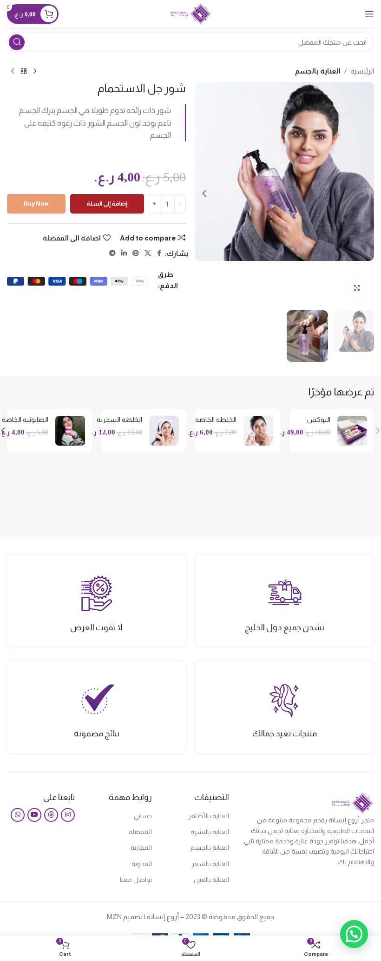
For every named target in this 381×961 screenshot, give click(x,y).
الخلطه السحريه (119, 419)
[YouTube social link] (34, 815)
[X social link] (148, 253)
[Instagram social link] (68, 815)
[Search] (17, 42)
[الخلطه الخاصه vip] (258, 431)
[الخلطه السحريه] (164, 431)
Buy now (36, 203)
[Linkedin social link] (124, 253)
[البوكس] (352, 431)
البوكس (318, 419)
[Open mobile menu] (369, 14)
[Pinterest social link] (136, 253)
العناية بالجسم (318, 71)
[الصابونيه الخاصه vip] (70, 431)
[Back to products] (23, 71)
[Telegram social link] (112, 253)
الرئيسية (362, 71)
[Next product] (12, 71)
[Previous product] (34, 71)
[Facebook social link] (159, 253)
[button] (364, 193)
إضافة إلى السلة (106, 203)
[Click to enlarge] (356, 288)
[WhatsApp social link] (18, 815)
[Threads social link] (51, 815)
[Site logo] (190, 13)
